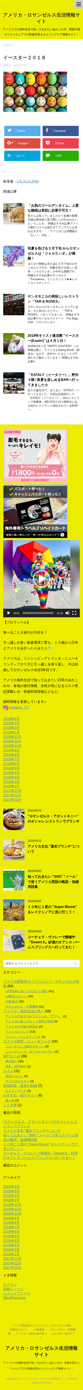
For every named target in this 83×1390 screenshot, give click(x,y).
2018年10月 (12, 746)
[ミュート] (67, 613)
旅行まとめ (11, 1056)
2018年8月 (11, 755)
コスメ (8, 1071)
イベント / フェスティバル (23, 1036)
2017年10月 (12, 800)
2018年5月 (11, 768)
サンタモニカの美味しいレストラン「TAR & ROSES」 (53, 299)
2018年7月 (11, 759)
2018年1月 (11, 786)
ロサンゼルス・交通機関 (21, 1006)
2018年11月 (12, 741)
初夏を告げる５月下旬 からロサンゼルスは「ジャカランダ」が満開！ (54, 253)
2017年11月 (12, 795)
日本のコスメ (14, 1076)
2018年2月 (11, 782)
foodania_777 (19, 707)
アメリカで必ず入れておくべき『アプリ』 (33, 1016)
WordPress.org (14, 1298)
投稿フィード (13, 1289)
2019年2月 (11, 728)
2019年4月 (11, 719)
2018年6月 (11, 764)
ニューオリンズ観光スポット (24, 1046)
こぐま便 (10, 1105)
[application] (41, 578)
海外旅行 (11, 1061)
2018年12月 (12, 737)
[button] (41, 578)
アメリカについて (17, 1031)
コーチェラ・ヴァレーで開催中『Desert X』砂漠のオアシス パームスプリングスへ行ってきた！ (54, 942)
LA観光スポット (16, 996)
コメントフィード (16, 1293)
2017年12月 (12, 791)
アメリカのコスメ (17, 1081)
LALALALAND (28, 181)
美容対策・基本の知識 (20, 1086)
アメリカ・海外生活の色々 (23, 1011)
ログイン (10, 1284)
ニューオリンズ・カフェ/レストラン (29, 1051)
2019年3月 (11, 723)
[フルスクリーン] (74, 613)
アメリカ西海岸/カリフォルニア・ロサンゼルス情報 (41, 1325)
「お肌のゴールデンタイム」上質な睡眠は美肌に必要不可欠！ (53, 208)
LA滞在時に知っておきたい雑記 (26, 991)
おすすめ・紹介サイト (20, 1095)
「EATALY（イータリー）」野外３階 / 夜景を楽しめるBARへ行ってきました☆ (53, 380)
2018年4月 (11, 773)
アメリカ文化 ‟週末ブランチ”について (32, 1131)
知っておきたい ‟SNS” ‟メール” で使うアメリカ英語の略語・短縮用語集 (53, 881)
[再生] (9, 613)
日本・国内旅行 (15, 1066)
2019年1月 (11, 732)
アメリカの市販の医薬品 (21, 1026)
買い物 (9, 1100)
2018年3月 (11, 777)
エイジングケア (15, 1090)
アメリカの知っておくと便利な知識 (29, 1021)
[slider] (38, 613)
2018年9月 (11, 750)
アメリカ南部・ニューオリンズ (27, 1041)
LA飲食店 (11, 1001)
